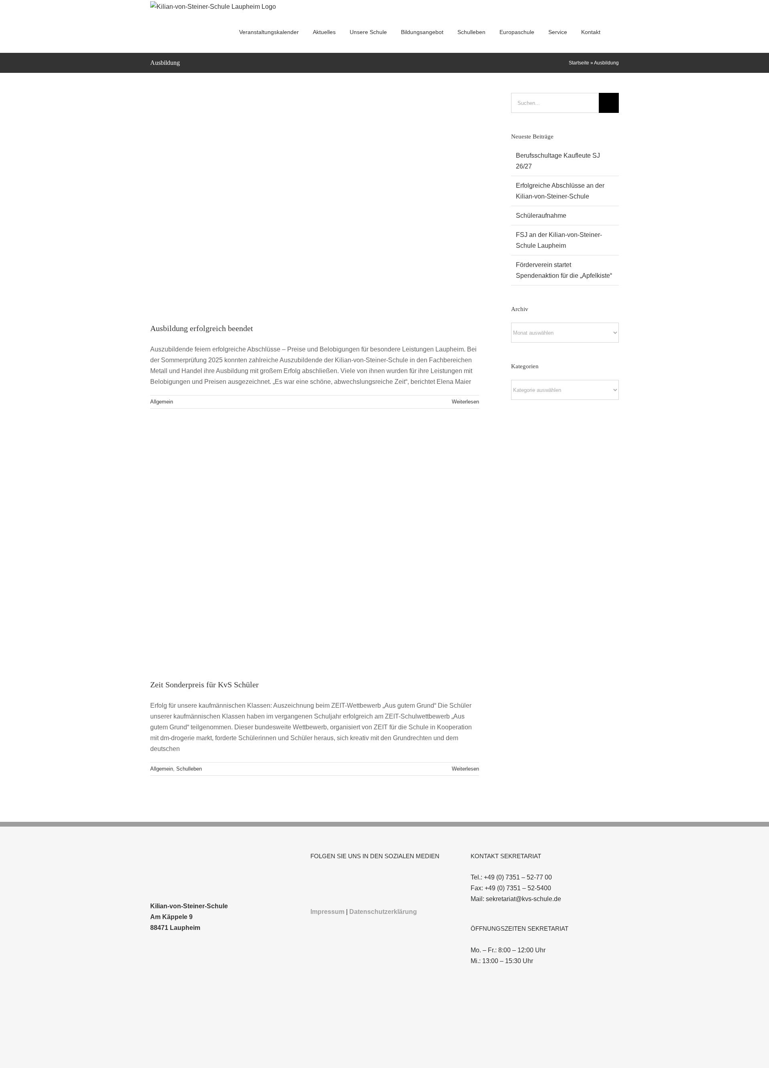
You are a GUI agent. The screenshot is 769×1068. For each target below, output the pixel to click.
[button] (616, 32)
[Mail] (345, 877)
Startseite (579, 63)
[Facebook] (312, 877)
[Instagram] (323, 877)
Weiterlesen (465, 402)
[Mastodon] (366, 877)
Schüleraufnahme (541, 215)
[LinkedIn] (334, 877)
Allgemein (161, 402)
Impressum (327, 911)
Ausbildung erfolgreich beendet (201, 328)
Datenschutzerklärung (383, 911)
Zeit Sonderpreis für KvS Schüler (204, 684)
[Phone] (356, 877)
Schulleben (189, 769)
